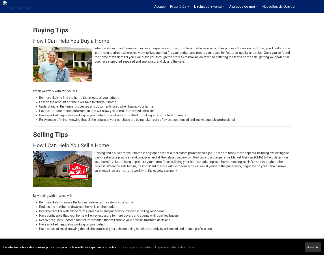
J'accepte (312, 247)
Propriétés (180, 8)
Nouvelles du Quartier (279, 6)
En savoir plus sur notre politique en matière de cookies (157, 247)
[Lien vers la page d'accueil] (20, 6)
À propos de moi (244, 8)
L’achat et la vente (210, 8)
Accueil (160, 6)
